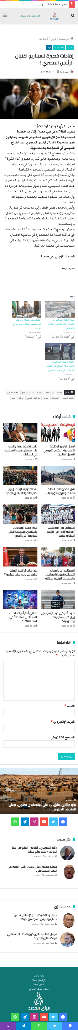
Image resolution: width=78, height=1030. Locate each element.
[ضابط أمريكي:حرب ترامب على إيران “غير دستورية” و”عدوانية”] (58, 599)
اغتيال (59, 392)
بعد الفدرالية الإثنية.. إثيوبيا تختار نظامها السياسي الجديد (21, 491)
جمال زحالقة (49, 924)
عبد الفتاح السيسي (33, 398)
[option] (39, 791)
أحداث (43, 39)
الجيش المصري (12, 392)
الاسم (69, 705)
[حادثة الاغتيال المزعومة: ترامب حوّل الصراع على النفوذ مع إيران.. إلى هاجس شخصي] (60, 351)
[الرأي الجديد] (39, 15)
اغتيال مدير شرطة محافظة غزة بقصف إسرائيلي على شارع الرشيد (27, 324)
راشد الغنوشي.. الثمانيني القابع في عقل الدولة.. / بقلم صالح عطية (34, 849)
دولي (53, 39)
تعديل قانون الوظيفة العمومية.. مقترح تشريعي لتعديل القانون (59, 450)
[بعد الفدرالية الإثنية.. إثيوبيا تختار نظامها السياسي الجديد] (20, 475)
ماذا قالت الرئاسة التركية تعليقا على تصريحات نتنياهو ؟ (20, 572)
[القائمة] (5, 17)
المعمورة (55, 398)
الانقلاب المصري (27, 392)
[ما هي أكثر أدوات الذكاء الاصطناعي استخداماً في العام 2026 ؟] (20, 599)
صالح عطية (50, 856)
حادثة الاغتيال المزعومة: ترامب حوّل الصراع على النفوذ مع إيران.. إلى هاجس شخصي (61, 366)
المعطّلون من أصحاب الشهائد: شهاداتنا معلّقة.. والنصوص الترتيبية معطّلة (60, 574)
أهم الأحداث (59, 47)
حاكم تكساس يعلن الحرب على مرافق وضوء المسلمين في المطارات (20, 450)
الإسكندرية (49, 392)
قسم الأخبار (64, 71)
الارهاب (39, 392)
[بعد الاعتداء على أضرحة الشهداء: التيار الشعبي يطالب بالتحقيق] (60, 309)
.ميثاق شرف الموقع (39, 989)
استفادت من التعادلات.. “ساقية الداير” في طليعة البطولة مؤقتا (61, 531)
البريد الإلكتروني (63, 721)
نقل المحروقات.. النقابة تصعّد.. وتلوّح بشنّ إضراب (60, 491)
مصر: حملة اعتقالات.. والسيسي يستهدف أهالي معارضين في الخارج (22, 531)
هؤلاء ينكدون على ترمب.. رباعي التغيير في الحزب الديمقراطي (32, 868)
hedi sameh (49, 875)
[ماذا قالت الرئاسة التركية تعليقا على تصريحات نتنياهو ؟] (20, 556)
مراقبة (21, 398)
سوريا (46, 398)
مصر (13, 398)
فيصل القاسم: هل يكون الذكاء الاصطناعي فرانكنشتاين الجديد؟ (32, 936)
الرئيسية (64, 39)
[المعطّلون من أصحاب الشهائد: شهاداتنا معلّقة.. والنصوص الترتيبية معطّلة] (58, 556)
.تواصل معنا (39, 980)
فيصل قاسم (50, 943)
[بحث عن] (73, 17)
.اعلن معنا (39, 985)
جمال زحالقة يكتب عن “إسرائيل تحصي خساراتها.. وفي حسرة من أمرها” (35, 917)
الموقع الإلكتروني (63, 737)
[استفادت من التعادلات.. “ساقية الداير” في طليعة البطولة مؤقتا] (58, 514)
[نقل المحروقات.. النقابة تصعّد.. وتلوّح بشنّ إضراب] (58, 475)
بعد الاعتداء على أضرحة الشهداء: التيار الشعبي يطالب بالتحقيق (61, 324)
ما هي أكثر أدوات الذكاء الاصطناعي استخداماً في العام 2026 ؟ (23, 617)
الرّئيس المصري (68, 398)
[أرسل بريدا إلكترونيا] (58, 71)
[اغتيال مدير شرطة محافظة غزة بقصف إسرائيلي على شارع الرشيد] (26, 309)
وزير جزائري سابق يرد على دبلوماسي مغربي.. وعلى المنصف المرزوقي (42, 806)
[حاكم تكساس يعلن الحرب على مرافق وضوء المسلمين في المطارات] (20, 432)
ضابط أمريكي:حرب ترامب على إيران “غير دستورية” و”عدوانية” (58, 617)
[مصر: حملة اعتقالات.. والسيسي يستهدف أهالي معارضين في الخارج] (20, 514)
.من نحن (39, 976)
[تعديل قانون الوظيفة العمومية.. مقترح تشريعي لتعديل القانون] (58, 432)
